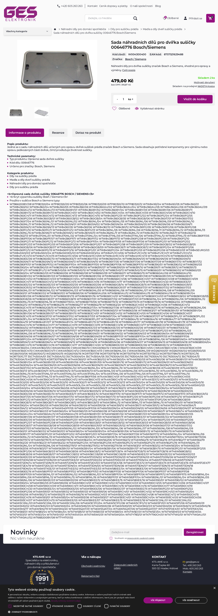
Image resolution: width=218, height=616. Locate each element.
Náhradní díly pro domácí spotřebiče (83, 29)
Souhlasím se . (135, 538)
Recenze (58, 132)
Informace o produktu (25, 132)
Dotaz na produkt (88, 132)
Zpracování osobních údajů (126, 566)
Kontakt (92, 6)
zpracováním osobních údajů (140, 538)
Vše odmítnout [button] (191, 600)
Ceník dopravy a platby (113, 6)
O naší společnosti (141, 6)
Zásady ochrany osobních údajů (65, 600)
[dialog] (109, 600)
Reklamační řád (90, 576)
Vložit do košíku (195, 99)
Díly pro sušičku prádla (124, 29)
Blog (158, 6)
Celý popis (128, 70)
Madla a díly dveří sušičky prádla (162, 29)
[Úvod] (54, 29)
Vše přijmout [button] (158, 600)
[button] (73, 612)
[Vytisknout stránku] (137, 108)
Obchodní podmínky (93, 565)
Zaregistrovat (195, 532)
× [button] (214, 588)
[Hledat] (135, 18)
